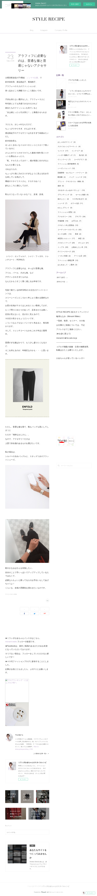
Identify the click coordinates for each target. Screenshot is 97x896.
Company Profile (61, 30)
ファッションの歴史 (67, 212)
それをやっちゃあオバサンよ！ (71, 190)
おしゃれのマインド (67, 142)
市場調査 (63, 221)
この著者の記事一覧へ (40, 753)
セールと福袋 (82, 194)
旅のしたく (63, 199)
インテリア (77, 150)
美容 (78, 234)
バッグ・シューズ (77, 177)
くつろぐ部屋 (64, 256)
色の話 (83, 155)
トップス (63, 247)
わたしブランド (65, 207)
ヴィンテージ (64, 159)
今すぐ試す (75, 4)
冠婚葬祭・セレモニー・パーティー (72, 172)
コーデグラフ (80, 159)
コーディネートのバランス (70, 229)
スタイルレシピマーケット (69, 146)
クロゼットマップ (66, 242)
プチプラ (80, 216)
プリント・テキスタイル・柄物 (71, 181)
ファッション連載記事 (68, 260)
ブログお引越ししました (77, 80)
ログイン (89, 4)
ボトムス (83, 242)
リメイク (63, 150)
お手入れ (76, 221)
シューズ (62, 203)
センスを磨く (65, 234)
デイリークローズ (66, 251)
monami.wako (11, 641)
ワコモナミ (19, 735)
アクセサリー (65, 216)
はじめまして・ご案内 (67, 264)
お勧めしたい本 (79, 247)
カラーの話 (77, 203)
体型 (81, 238)
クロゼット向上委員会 (68, 225)
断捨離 (62, 177)
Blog (31, 30)
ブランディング (65, 194)
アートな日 (80, 256)
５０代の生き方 (79, 199)
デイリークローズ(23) (11, 594)
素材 (61, 185)
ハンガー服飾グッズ (67, 155)
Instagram (44, 30)
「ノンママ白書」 (32, 77)
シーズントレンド (66, 168)
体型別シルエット (66, 238)
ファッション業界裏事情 (68, 164)
